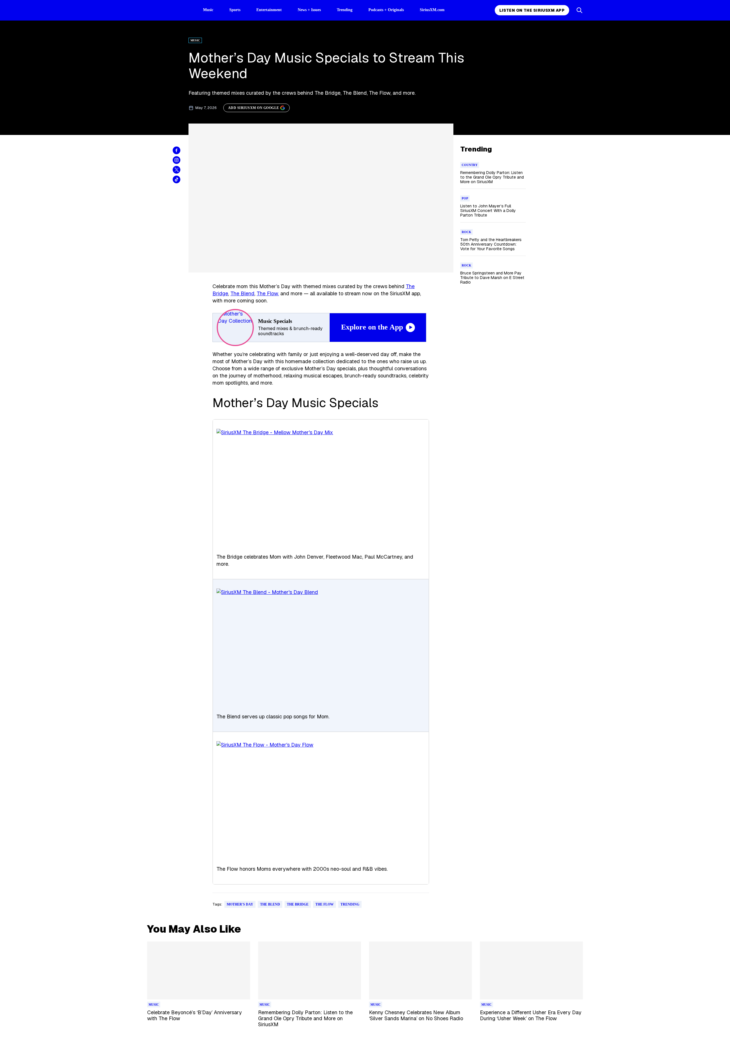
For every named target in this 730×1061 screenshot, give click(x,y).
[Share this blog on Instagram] (177, 160)
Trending (344, 10)
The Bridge (298, 904)
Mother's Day (240, 904)
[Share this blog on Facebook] (177, 150)
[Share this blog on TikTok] (177, 179)
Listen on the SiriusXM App (532, 10)
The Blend (242, 293)
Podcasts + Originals (386, 10)
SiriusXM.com (432, 10)
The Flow (267, 293)
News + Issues (309, 10)
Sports (234, 10)
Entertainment (269, 10)
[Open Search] (579, 10)
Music (208, 10)
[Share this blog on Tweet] (177, 170)
